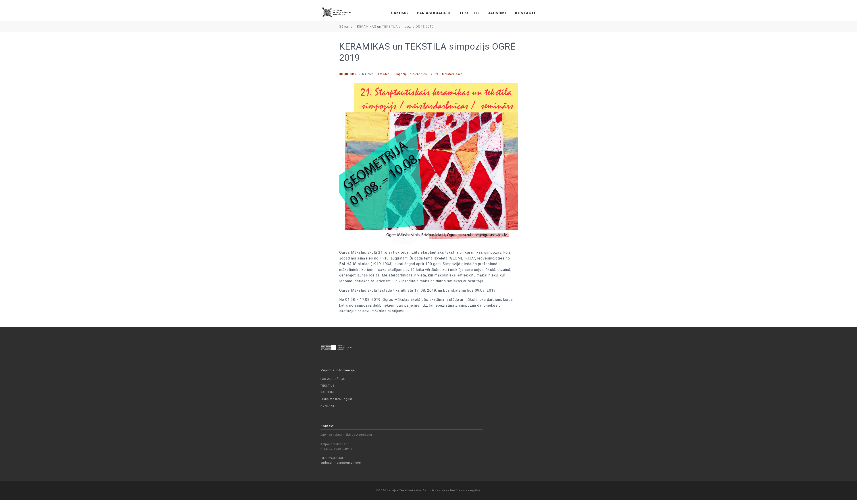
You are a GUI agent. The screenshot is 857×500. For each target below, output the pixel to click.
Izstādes (383, 74)
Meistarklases (452, 74)
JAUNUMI (497, 13)
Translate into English (336, 399)
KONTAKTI (525, 13)
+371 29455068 (331, 458)
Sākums (345, 26)
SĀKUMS (399, 13)
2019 (434, 74)
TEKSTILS (469, 13)
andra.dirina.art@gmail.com (341, 462)
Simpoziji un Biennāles (410, 74)
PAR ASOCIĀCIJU (433, 13)
